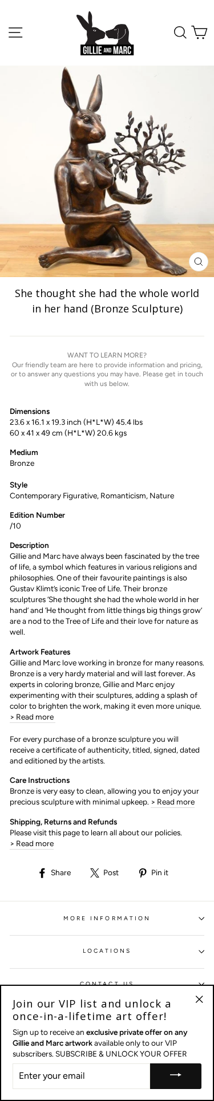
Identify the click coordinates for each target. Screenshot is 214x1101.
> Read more (32, 716)
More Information (107, 918)
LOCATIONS (107, 950)
